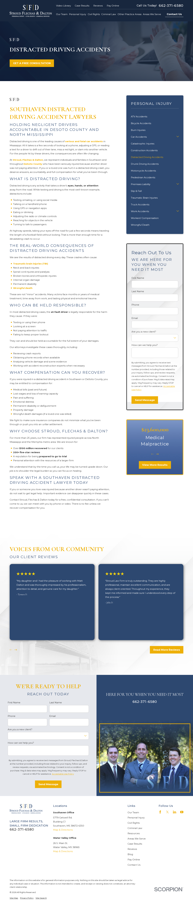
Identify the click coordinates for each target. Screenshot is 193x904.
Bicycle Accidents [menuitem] (141, 123)
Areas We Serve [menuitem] (152, 14)
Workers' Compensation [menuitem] (145, 218)
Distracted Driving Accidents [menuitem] (147, 157)
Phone (135, 304)
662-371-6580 (171, 5)
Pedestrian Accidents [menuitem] (143, 177)
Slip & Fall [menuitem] (136, 191)
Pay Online (113, 5)
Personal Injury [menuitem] (77, 14)
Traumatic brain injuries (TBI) (30, 263)
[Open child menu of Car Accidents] (178, 137)
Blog (130, 854)
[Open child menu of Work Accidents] (178, 211)
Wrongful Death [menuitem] (140, 224)
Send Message (145, 400)
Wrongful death (22, 288)
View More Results (155, 464)
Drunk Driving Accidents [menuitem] (145, 163)
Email (134, 318)
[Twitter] (167, 812)
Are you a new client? (143, 331)
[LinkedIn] (174, 812)
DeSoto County (33, 163)
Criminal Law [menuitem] (108, 14)
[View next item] (157, 454)
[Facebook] (160, 812)
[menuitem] (14, 898)
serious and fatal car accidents (84, 141)
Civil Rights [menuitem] (94, 14)
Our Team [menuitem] (62, 14)
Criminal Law (135, 828)
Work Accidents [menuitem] (140, 211)
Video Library (63, 5)
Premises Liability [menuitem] (140, 184)
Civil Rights (134, 822)
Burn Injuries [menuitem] (138, 130)
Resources (134, 833)
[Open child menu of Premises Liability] (178, 184)
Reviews (98, 5)
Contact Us (174, 14)
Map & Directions (63, 829)
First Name (137, 278)
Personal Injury (136, 817)
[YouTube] (181, 812)
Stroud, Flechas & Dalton (28, 159)
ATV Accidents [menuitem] (139, 116)
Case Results (82, 5)
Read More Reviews (166, 649)
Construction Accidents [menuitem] (144, 150)
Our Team (133, 812)
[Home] (31, 10)
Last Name (137, 291)
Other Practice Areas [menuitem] (129, 14)
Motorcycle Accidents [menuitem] (143, 170)
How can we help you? (144, 345)
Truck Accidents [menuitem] (140, 204)
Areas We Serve (137, 838)
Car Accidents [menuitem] (139, 136)
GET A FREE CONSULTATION (32, 63)
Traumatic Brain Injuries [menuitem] (144, 197)
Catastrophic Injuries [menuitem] (142, 143)
